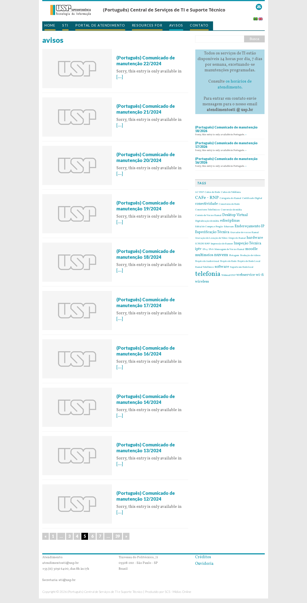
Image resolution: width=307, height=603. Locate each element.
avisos (176, 25)
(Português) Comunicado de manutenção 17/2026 (226, 145)
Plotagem (234, 255)
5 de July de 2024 (131, 439)
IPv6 (211, 249)
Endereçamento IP (249, 226)
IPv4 (205, 249)
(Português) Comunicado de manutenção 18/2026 (226, 129)
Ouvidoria (204, 564)
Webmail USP (228, 275)
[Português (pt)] (256, 17)
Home (50, 25)
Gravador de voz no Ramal (244, 232)
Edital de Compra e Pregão (209, 226)
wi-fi (260, 274)
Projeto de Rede (228, 261)
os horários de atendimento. (235, 84)
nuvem (221, 255)
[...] (119, 77)
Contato (199, 25)
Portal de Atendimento (100, 25)
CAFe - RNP (207, 198)
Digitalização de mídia (207, 221)
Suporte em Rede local (241, 267)
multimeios (204, 255)
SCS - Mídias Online (178, 592)
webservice (245, 274)
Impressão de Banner (222, 243)
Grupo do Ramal (237, 238)
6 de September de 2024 (138, 197)
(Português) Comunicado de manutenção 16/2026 (226, 160)
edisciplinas (230, 220)
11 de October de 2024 (136, 148)
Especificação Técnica (212, 232)
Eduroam (229, 226)
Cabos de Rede (212, 192)
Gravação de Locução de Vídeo (211, 238)
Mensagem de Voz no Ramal (229, 249)
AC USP (199, 192)
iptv (198, 249)
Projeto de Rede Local (248, 261)
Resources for (147, 25)
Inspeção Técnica (247, 243)
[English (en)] (260, 17)
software (222, 266)
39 (117, 536)
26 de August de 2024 (136, 294)
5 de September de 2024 (138, 245)
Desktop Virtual (235, 215)
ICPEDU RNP (202, 243)
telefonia (207, 274)
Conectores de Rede (229, 204)
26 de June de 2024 (133, 487)
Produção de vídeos (250, 255)
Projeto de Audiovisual (207, 261)
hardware (255, 237)
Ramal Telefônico (204, 267)
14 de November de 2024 (139, 52)
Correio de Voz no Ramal (208, 215)
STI (65, 25)
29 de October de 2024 (137, 100)
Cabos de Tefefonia (231, 192)
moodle (251, 249)
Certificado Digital (252, 198)
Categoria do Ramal (230, 198)
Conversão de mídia (231, 210)
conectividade (206, 203)
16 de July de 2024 (132, 390)
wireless (202, 281)
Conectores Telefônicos (207, 210)
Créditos (203, 557)
